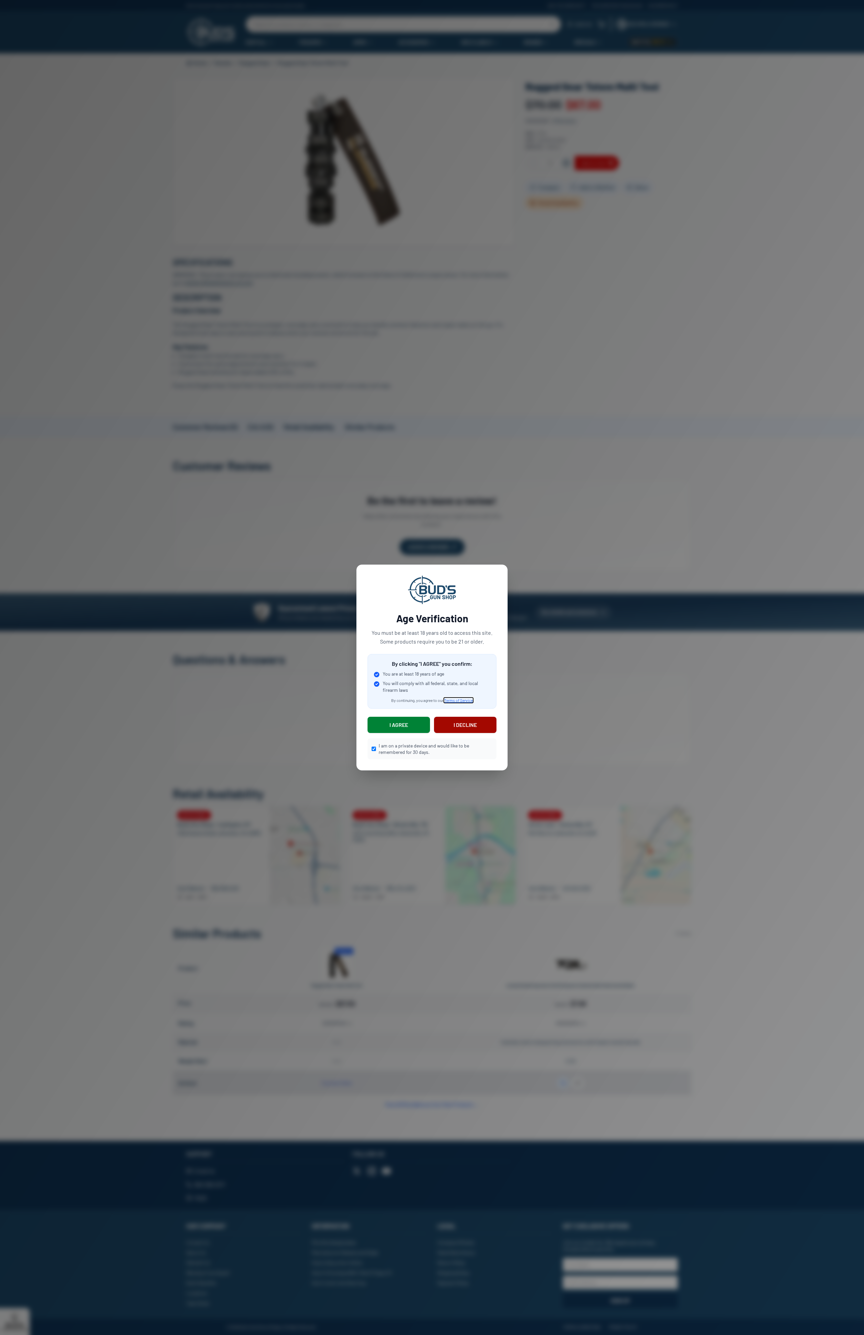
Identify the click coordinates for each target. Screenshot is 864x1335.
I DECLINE (465, 724)
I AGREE (398, 724)
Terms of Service (458, 700)
